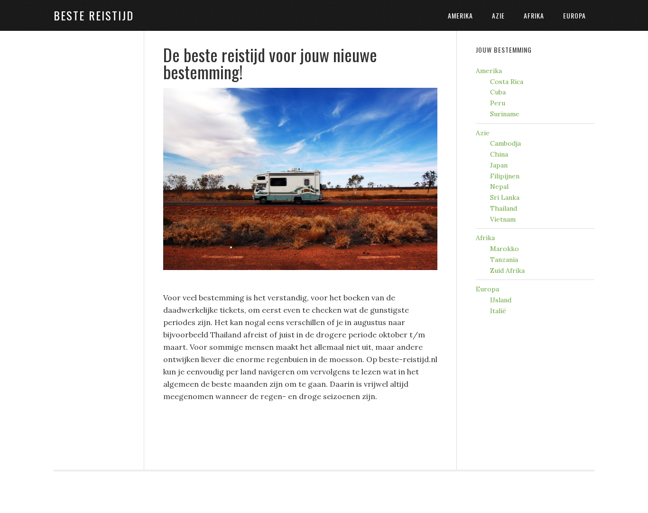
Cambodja (505, 143)
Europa (487, 289)
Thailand (503, 208)
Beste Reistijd (94, 15)
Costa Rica (506, 81)
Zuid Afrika (507, 270)
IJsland (500, 300)
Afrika (485, 237)
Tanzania (504, 259)
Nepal (499, 186)
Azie (483, 133)
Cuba (498, 92)
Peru (497, 103)
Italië (498, 311)
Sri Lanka (504, 197)
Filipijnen (504, 176)
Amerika (489, 70)
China (499, 154)
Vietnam (503, 219)
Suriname (504, 114)
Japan (499, 165)
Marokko (504, 248)
